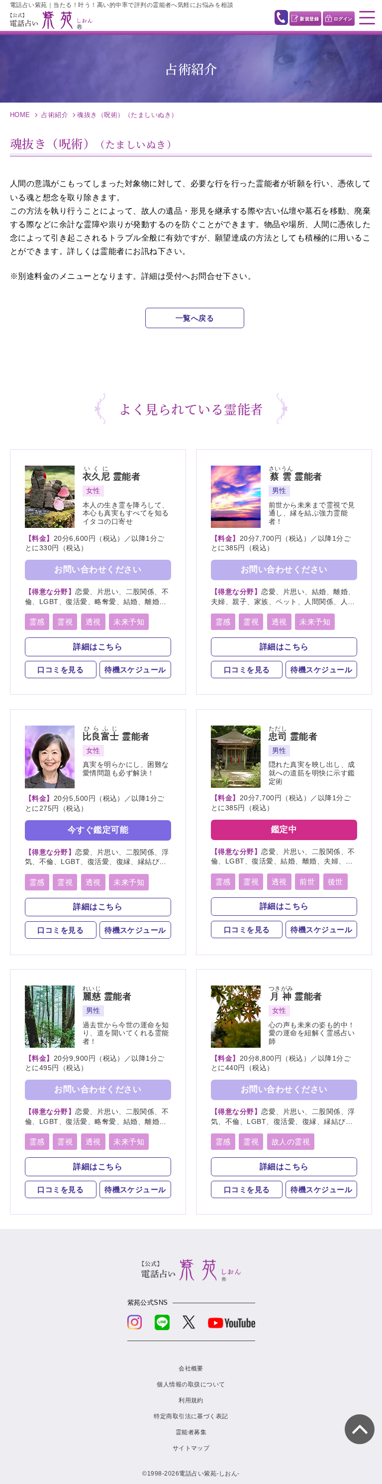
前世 (307, 881)
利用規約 (191, 1400)
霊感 (37, 622)
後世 (335, 881)
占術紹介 (54, 115)
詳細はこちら (97, 646)
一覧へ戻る (195, 318)
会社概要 (191, 1368)
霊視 (65, 622)
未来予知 (128, 622)
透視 (93, 622)
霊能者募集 (191, 1432)
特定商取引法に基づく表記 (191, 1416)
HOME (20, 115)
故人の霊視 (291, 1141)
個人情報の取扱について (191, 1384)
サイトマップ (191, 1448)
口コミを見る (60, 669)
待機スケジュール (135, 669)
